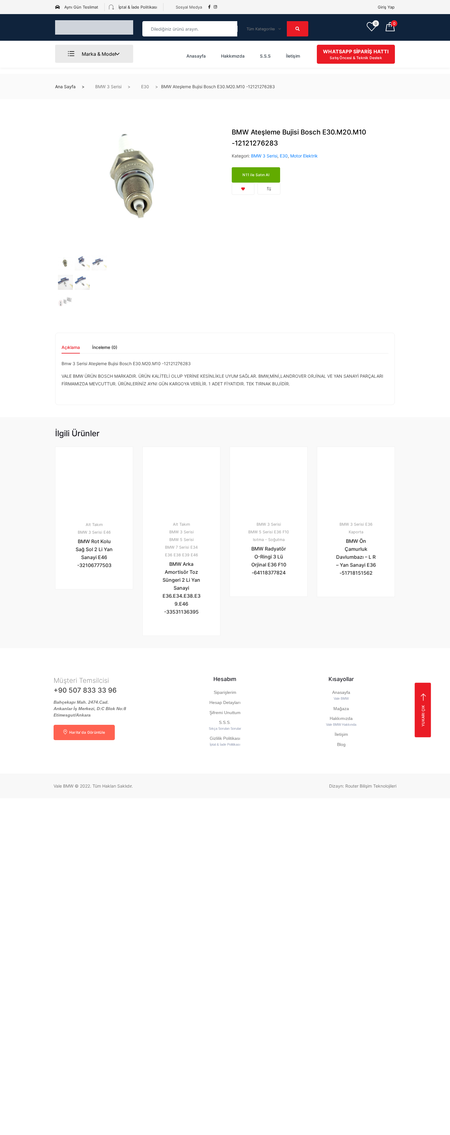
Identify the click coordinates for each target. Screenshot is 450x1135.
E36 (168, 555)
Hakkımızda (233, 56)
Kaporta (356, 532)
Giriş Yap (386, 7)
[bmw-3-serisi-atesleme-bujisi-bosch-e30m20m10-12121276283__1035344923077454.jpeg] (82, 282)
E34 (194, 547)
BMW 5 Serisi (181, 539)
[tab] (71, 349)
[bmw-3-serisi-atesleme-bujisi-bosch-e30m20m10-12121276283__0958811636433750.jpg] (65, 301)
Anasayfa (196, 56)
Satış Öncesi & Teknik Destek (355, 54)
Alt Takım (94, 524)
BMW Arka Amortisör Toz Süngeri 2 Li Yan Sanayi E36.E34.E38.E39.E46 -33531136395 (182, 588)
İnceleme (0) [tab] (104, 347)
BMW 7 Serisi (177, 547)
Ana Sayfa (65, 86)
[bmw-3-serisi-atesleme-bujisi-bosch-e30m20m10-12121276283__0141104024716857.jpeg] (99, 263)
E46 (107, 532)
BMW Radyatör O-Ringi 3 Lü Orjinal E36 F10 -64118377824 (268, 561)
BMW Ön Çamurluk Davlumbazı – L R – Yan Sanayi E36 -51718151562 (356, 557)
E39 (185, 555)
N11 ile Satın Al (255, 174)
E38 (177, 555)
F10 (286, 532)
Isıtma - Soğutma (269, 539)
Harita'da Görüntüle (86, 732)
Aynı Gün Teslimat (80, 7)
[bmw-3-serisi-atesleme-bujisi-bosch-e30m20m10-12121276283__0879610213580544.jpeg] (65, 282)
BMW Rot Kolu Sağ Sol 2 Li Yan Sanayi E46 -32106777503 (94, 553)
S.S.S (265, 56)
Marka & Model (98, 54)
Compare (268, 189)
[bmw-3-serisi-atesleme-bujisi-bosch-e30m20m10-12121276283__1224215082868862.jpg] (136, 181)
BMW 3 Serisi (108, 86)
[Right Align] (297, 28)
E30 (145, 86)
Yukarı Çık (423, 715)
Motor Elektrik (304, 155)
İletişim (293, 56)
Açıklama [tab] (71, 347)
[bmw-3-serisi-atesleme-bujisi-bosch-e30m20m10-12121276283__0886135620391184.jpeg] (82, 263)
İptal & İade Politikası (137, 7)
